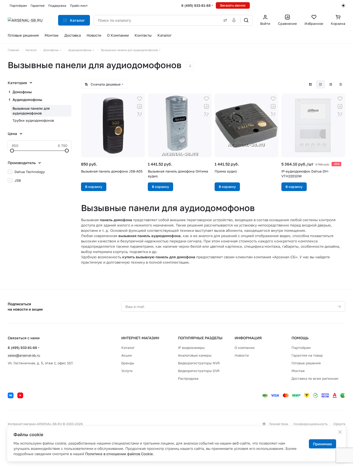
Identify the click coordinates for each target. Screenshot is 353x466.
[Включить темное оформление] (343, 5)
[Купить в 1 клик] (139, 114)
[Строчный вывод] (330, 84)
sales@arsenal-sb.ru (24, 355)
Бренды (127, 363)
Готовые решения (306, 363)
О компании (245, 348)
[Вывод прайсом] (340, 84)
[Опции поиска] (224, 20)
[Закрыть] (340, 432)
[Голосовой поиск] (235, 20)
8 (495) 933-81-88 (196, 5)
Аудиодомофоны (27, 99)
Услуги (127, 371)
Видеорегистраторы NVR (199, 363)
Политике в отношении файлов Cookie (119, 454)
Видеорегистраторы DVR (199, 371)
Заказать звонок (233, 5)
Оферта (339, 424)
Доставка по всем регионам (315, 378)
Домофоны (22, 92)
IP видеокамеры (191, 348)
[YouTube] (20, 395)
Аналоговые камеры (194, 355)
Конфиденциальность (311, 424)
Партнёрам (301, 348)
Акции (126, 355)
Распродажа (188, 378)
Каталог (128, 348)
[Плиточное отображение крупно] (310, 84)
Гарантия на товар (307, 355)
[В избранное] (139, 98)
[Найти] (246, 20)
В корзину (93, 187)
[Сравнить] (139, 106)
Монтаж (298, 371)
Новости (242, 355)
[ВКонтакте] (11, 395)
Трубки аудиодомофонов (33, 120)
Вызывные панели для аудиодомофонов (31, 110)
